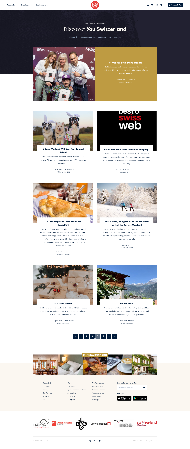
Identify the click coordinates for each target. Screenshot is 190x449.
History (45, 390)
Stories (72, 37)
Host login (95, 400)
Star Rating (47, 396)
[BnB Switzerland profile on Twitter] (100, 441)
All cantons (71, 396)
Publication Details (138, 441)
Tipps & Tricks (103, 37)
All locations (72, 393)
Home (86, 23)
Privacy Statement (151, 441)
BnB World (71, 386)
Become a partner (98, 390)
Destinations (41, 5)
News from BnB (86, 37)
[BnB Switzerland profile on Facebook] (94, 441)
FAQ (44, 400)
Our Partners (47, 393)
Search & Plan (176, 5)
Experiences (26, 5)
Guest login (96, 396)
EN (157, 5)
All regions (71, 400)
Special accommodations (77, 390)
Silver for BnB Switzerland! (125, 62)
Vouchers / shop (98, 393)
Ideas (116, 37)
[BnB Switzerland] (95, 5)
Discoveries (11, 5)
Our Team (46, 386)
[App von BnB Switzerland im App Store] (124, 398)
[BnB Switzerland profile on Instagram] (90, 441)
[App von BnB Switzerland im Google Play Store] (140, 398)
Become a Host (97, 386)
